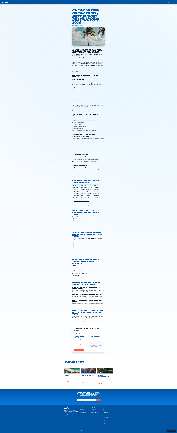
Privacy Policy (90, 430)
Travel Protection (106, 410)
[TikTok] (70, 415)
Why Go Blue (93, 409)
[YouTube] (72, 415)
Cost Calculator (105, 421)
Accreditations (105, 412)
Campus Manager (94, 412)
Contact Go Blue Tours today (78, 319)
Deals (81, 414)
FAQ (103, 409)
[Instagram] (67, 415)
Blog (75, 6)
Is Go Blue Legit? (106, 414)
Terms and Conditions (99, 430)
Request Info (172, 430)
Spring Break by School (84, 410)
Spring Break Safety (106, 417)
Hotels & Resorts (83, 412)
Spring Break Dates (83, 415)
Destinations (82, 409)
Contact (104, 423)
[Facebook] (65, 415)
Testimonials (93, 410)
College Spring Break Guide (108, 415)
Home (73, 6)
